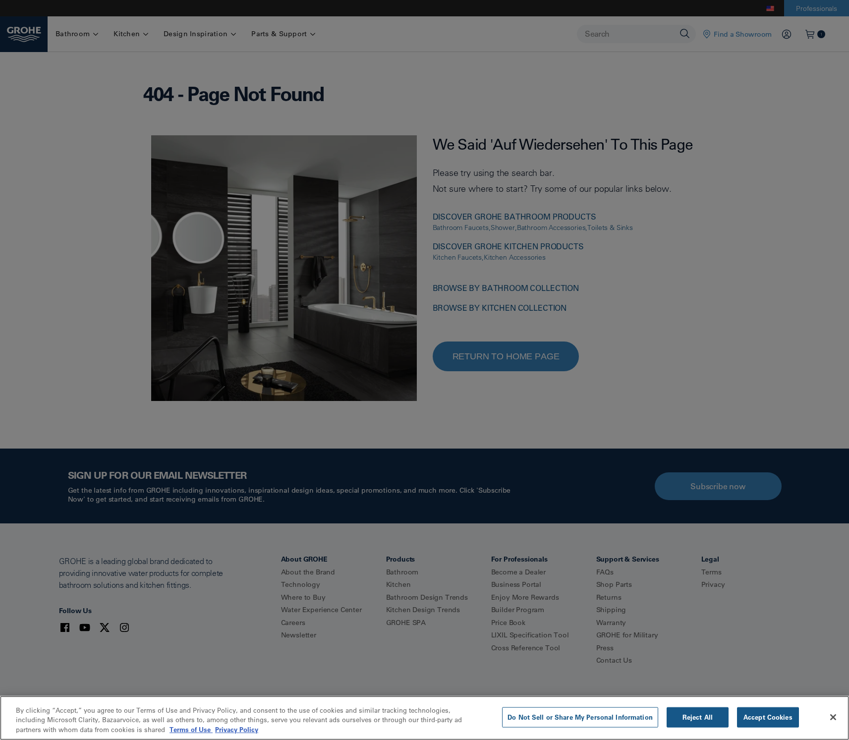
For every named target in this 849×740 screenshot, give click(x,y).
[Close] (833, 717)
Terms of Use (191, 730)
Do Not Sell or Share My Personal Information (580, 717)
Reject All (697, 717)
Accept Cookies (767, 717)
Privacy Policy (236, 730)
